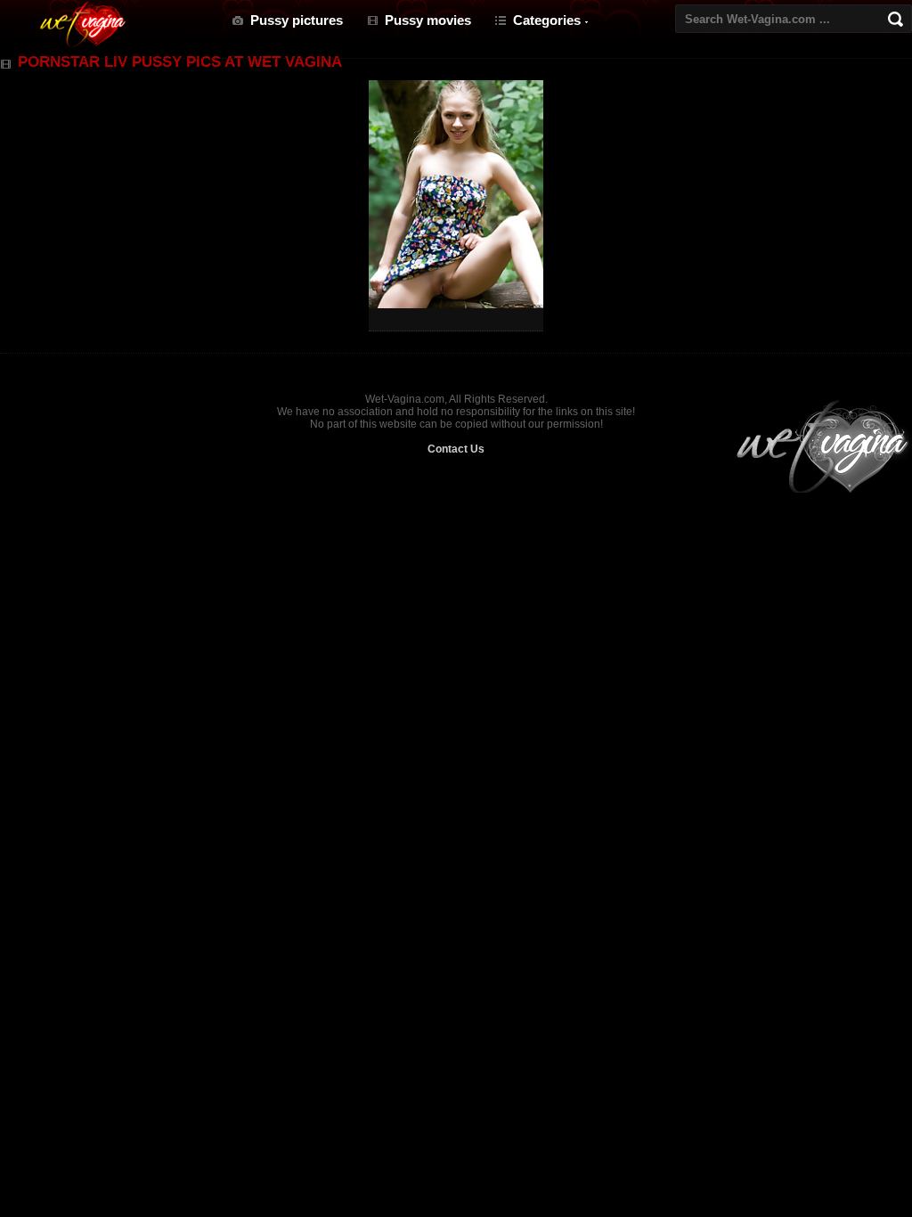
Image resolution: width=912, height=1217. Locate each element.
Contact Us (456, 449)
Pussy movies (428, 20)
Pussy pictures (296, 20)
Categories (547, 20)
